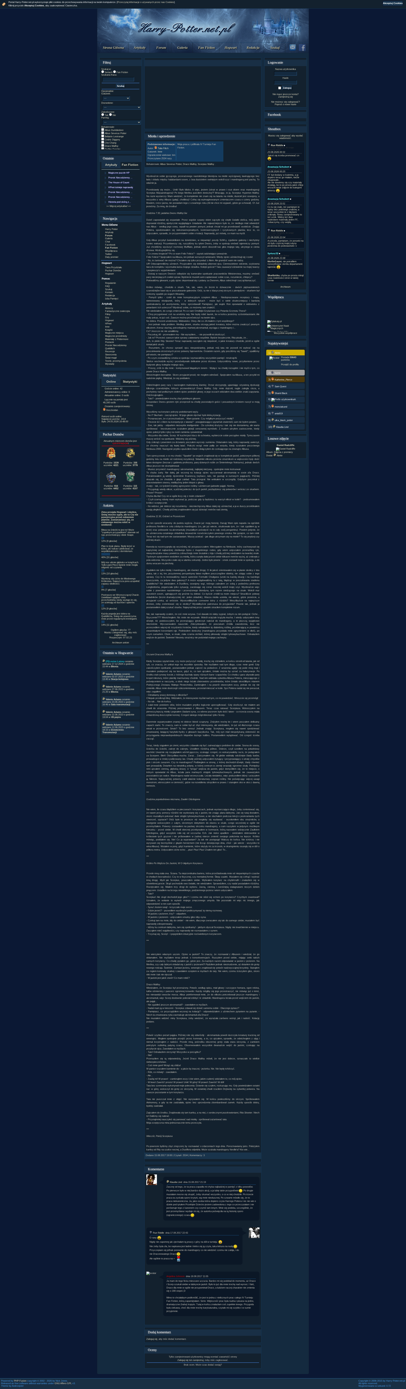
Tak (106, 115)
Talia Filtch (163, 148)
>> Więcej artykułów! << (118, 206)
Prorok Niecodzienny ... (120, 177)
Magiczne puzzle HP (118, 172)
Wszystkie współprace (285, 333)
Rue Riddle (158, 1232)
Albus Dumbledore (114, 130)
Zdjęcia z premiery (283, 452)
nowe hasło (290, 104)
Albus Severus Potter (115, 133)
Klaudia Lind (176, 1182)
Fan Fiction (206, 47)
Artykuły (139, 47)
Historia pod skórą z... (119, 202)
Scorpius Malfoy (206, 164)
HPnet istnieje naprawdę (120, 187)
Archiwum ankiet (120, 642)
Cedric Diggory (112, 139)
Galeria (182, 47)
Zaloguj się (151, 1339)
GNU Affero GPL (63, 1383)
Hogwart (231, 47)
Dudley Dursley (113, 149)
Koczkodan (112, 410)
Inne (160, 151)
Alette (280, 455)
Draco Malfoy (111, 146)
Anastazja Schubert (278, 167)
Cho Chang (110, 142)
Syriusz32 (272, 253)
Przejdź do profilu (290, 364)
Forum (161, 47)
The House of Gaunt (118, 182)
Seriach (108, 72)
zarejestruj (198, 1360)
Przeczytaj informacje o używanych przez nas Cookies (145, 2)
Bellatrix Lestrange (114, 136)
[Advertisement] (202, 97)
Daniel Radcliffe (285, 445)
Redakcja (253, 47)
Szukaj (275, 47)
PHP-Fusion (20, 1380)
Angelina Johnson (175, 1276)
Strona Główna (113, 47)
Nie (114, 115)
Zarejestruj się (285, 96)
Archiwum (285, 286)
